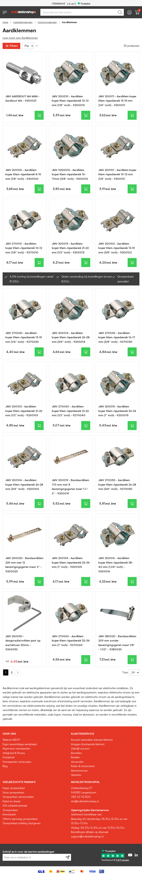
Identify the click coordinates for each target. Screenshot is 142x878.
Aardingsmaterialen (47, 22)
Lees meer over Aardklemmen (20, 38)
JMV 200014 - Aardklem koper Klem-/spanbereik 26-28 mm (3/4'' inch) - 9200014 (71, 337)
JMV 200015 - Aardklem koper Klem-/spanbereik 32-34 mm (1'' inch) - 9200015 (117, 411)
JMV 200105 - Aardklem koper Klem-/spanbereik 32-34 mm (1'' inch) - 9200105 (71, 562)
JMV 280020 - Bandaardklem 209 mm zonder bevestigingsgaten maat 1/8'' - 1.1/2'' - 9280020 (117, 643)
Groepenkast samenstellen (18, 796)
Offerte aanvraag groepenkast (20, 819)
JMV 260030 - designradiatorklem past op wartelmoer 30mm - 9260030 (22, 643)
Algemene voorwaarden (16, 748)
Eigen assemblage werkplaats (20, 744)
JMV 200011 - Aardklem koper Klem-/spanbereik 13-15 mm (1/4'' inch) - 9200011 (117, 101)
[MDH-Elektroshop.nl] (23, 12)
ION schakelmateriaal (15, 805)
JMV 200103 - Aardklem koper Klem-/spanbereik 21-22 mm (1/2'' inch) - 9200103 (23, 411)
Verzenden (77, 761)
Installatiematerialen (23, 22)
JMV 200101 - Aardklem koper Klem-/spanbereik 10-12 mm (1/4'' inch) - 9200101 (117, 174)
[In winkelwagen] (39, 115)
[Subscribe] (67, 857)
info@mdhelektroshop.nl (85, 801)
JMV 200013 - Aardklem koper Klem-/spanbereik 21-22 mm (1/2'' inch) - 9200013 (70, 248)
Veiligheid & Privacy (14, 753)
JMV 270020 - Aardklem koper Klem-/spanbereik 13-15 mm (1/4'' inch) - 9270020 (23, 337)
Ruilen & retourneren (83, 766)
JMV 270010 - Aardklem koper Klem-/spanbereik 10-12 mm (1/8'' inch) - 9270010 (23, 248)
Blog (5, 766)
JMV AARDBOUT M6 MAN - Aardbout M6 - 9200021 (22, 98)
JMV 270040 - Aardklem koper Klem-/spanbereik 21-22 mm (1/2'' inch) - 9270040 (70, 411)
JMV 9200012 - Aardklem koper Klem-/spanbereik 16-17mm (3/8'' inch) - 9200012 (70, 174)
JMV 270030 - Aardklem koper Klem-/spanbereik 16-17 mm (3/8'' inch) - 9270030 (116, 337)
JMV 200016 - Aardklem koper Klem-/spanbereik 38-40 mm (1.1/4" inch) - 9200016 (115, 564)
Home (5, 22)
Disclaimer (9, 757)
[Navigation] (5, 12)
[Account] (129, 12)
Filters (13, 45)
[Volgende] (17, 672)
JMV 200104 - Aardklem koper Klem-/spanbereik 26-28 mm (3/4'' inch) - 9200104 (24, 485)
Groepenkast (10, 810)
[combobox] (82, 12)
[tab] (35, 734)
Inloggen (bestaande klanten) (87, 744)
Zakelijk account (80, 748)
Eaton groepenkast (13, 792)
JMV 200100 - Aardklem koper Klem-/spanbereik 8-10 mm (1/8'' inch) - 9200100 (23, 174)
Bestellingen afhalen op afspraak (89, 832)
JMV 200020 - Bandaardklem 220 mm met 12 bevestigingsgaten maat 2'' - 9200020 (24, 564)
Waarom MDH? (11, 739)
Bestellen (76, 753)
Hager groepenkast (14, 788)
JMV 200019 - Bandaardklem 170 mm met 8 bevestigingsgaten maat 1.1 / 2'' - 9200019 (70, 487)
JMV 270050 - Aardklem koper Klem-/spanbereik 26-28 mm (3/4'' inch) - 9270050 (117, 485)
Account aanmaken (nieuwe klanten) (92, 739)
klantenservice (79, 770)
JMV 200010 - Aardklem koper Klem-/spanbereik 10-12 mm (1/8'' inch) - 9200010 (70, 101)
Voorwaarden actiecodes (17, 761)
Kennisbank (9, 814)
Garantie (76, 775)
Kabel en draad (11, 801)
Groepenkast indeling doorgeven (22, 823)
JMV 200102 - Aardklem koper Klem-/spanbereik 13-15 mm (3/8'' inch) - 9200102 (116, 248)
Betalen (75, 757)
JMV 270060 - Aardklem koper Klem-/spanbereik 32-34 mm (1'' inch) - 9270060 (71, 641)
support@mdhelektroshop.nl (87, 836)
